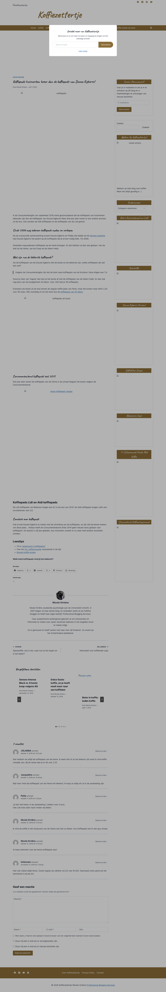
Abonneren (105, 45)
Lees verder (83, 51)
